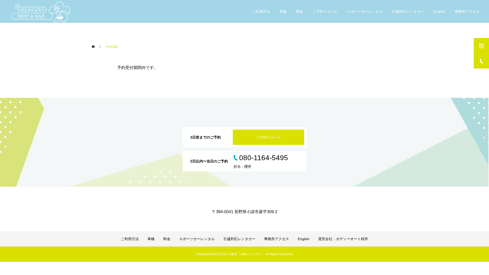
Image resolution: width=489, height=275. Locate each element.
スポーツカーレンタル (365, 11)
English (439, 11)
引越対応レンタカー (408, 11)
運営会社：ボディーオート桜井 (343, 239)
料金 (299, 11)
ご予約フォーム (325, 11)
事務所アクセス (467, 11)
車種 (283, 11)
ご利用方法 (261, 11)
